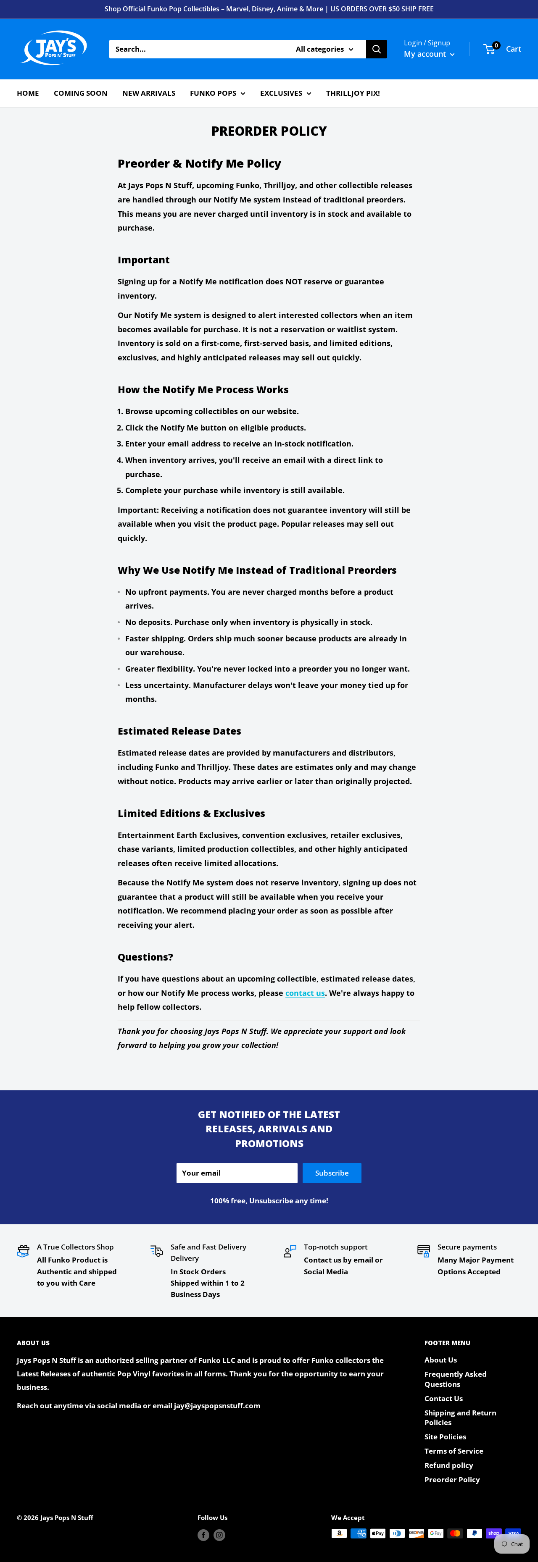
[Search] (376, 49)
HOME (28, 93)
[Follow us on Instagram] (219, 1534)
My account (426, 54)
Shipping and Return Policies (460, 1418)
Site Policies (445, 1436)
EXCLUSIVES (281, 93)
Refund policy (449, 1465)
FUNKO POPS (213, 93)
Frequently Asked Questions (456, 1379)
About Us (441, 1360)
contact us (305, 993)
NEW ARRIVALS (148, 93)
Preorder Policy (452, 1479)
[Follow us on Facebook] (203, 1534)
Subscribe (332, 1173)
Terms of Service (454, 1451)
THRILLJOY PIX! (353, 93)
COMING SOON (81, 93)
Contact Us (444, 1398)
